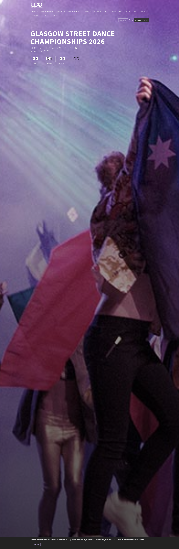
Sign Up (123, 20)
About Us (61, 11)
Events (35, 11)
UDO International (113, 11)
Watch (128, 11)
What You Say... (47, 11)
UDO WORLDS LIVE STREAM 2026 (45, 15)
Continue (35, 544)
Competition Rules (90, 11)
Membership (73, 11)
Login (113, 20)
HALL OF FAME (139, 11)
